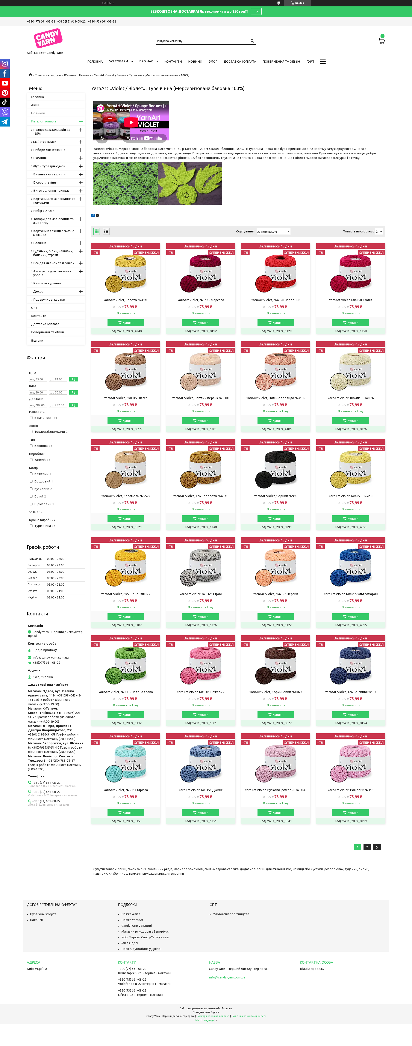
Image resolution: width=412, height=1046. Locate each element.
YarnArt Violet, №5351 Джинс (201, 790)
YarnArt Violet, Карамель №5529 (125, 496)
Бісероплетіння (45, 182)
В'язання (70, 75)
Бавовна (85, 75)
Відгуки (37, 340)
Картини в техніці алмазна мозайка (53, 233)
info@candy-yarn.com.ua (50, 657)
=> (256, 11)
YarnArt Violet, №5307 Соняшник (125, 594)
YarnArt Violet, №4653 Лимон (351, 496)
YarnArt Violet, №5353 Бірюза (125, 790)
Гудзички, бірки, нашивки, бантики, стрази (53, 253)
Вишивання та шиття (49, 174)
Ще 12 (37, 512)
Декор (38, 291)
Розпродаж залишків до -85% (52, 131)
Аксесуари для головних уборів (52, 273)
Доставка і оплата (240, 61)
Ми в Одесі (129, 943)
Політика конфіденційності (249, 1016)
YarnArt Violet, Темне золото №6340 (200, 496)
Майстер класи (44, 141)
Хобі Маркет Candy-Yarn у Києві (145, 937)
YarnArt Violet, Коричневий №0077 (275, 692)
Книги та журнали (47, 283)
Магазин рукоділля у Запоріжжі (145, 931)
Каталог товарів (43, 121)
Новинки (38, 113)
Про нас (146, 61)
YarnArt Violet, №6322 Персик (275, 594)
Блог (213, 61)
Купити (128, 322)
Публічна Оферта (43, 914)
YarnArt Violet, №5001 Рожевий (200, 692)
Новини (195, 61)
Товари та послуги (48, 75)
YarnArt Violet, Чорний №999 (275, 496)
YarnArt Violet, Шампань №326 (351, 398)
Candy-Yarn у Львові (136, 925)
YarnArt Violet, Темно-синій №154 (350, 692)
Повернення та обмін (281, 61)
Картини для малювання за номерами (54, 200)
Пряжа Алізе (130, 914)
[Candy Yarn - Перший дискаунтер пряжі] (48, 37)
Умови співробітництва (231, 914)
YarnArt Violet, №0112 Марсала (200, 300)
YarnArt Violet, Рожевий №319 (351, 790)
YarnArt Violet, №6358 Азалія (350, 300)
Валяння (39, 243)
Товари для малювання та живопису (53, 221)
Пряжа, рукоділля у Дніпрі (141, 949)
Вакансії (36, 920)
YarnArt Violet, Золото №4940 (125, 300)
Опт (34, 307)
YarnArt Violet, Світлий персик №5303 (200, 398)
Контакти (173, 61)
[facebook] (93, 216)
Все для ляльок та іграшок (53, 263)
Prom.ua (227, 1008)
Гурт (310, 61)
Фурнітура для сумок (49, 166)
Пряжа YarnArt (132, 920)
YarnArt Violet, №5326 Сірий (201, 594)
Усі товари (118, 61)
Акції (35, 105)
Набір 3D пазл (44, 211)
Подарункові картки (49, 299)
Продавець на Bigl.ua (206, 1012)
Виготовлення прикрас (51, 190)
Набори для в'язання (49, 150)
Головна (95, 61)
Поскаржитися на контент (213, 1016)
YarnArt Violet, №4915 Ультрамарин (351, 594)
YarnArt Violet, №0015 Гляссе (125, 398)
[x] (97, 216)
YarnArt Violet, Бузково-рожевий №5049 (275, 790)
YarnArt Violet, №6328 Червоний (275, 300)
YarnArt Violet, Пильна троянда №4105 (275, 398)
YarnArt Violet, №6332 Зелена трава (125, 692)
